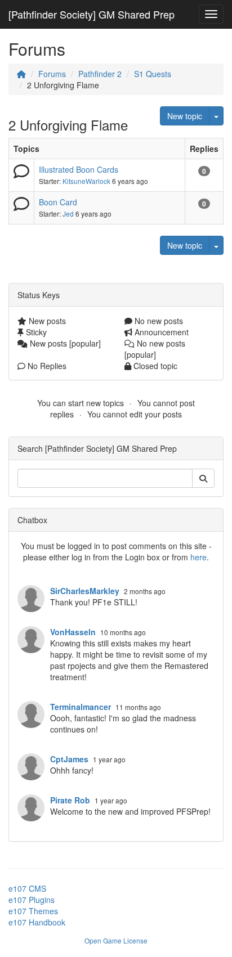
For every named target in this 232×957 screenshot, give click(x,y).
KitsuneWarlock (86, 181)
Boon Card (58, 202)
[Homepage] (21, 73)
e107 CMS (27, 888)
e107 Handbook (36, 922)
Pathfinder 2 (100, 73)
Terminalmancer (80, 706)
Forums (52, 73)
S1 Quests (152, 73)
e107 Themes (33, 910)
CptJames (69, 759)
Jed (68, 213)
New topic (184, 116)
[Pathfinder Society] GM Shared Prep (91, 14)
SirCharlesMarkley (84, 590)
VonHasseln (73, 631)
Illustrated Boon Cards (78, 169)
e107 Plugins (31, 899)
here (198, 557)
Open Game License (116, 940)
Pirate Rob (70, 800)
